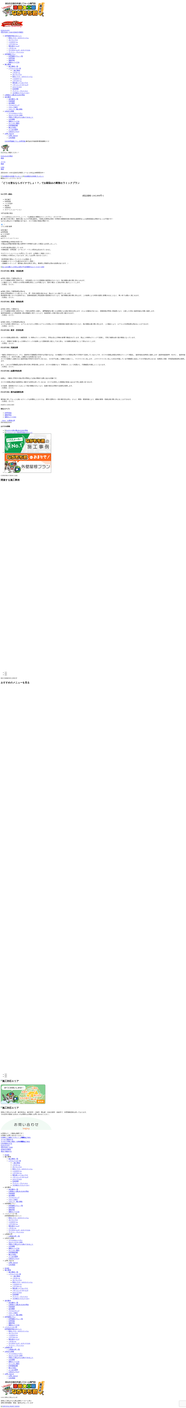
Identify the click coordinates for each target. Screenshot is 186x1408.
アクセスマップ (14, 105)
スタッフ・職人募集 (15, 109)
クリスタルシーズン (15, 113)
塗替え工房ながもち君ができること (21, 117)
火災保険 (12, 119)
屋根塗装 (12, 60)
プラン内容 (5, 226)
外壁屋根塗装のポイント (13, 36)
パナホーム (12, 48)
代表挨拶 (12, 101)
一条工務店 (16, 70)
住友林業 (15, 89)
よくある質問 (13, 129)
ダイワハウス (13, 40)
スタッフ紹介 (13, 107)
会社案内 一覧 (13, 99)
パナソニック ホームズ (20, 85)
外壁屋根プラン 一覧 (16, 56)
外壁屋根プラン (10, 54)
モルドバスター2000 (15, 115)
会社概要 (12, 103)
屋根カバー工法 (14, 62)
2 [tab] (5, 674)
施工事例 (8, 64)
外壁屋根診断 (13, 125)
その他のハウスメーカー (20, 93)
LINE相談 (12, 138)
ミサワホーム (13, 44)
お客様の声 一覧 (14, 1236)
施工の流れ (12, 127)
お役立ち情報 (9, 111)
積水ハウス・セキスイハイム (19, 38)
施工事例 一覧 (13, 66)
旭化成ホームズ (14, 46)
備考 (10, 226)
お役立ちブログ (14, 131)
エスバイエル (17, 87)
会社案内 (8, 97)
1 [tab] (5, 672)
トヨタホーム (13, 42)
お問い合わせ (9, 133)
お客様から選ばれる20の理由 (15, 95)
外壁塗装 (12, 58)
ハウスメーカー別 (15, 68)
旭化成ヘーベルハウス (20, 83)
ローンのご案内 (14, 123)
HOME (7, 1155)
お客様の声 (8, 1347)
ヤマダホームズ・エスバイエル (19, 50)
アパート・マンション (16, 52)
